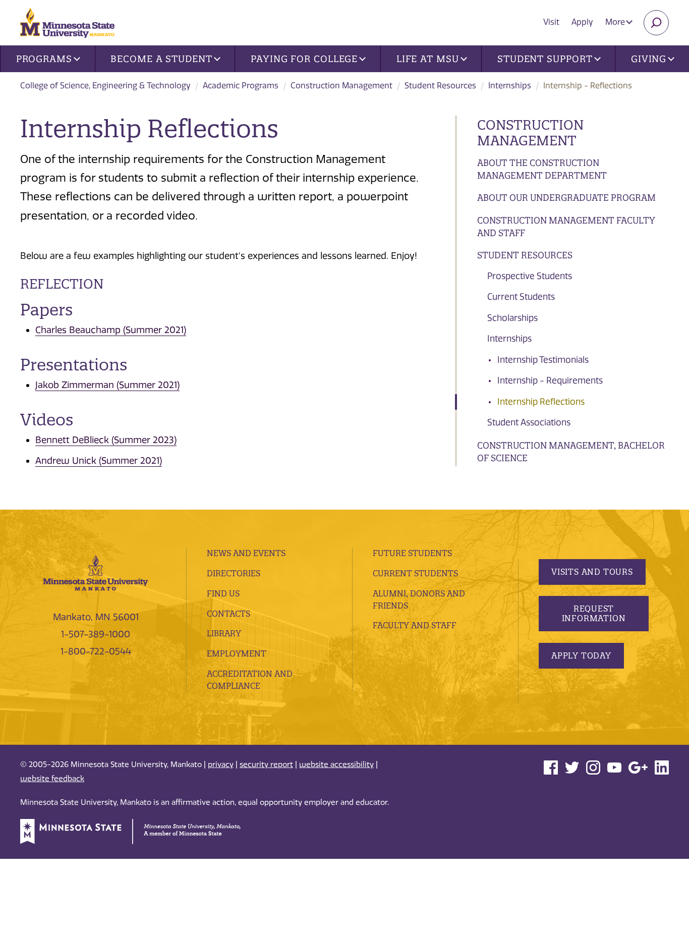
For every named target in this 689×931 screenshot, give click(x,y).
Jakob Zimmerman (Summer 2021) (107, 385)
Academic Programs (240, 85)
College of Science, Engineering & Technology (105, 85)
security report (266, 764)
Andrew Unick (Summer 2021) (98, 460)
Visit (551, 22)
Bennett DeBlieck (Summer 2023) (106, 440)
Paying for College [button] (304, 59)
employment (236, 653)
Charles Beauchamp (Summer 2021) (110, 330)
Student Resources (440, 85)
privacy (221, 764)
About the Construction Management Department (542, 169)
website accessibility (336, 764)
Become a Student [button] (161, 59)
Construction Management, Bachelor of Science (571, 452)
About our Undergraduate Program (566, 197)
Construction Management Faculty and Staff (566, 227)
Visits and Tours (592, 572)
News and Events (246, 553)
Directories (233, 573)
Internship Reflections (541, 402)
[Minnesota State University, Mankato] (95, 572)
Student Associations (528, 422)
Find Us (223, 593)
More (616, 22)
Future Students (412, 553)
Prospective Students (529, 276)
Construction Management (341, 85)
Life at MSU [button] (427, 59)
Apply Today (581, 655)
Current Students (521, 297)
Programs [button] (44, 59)
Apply (582, 22)
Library (224, 633)
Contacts (228, 614)
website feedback (52, 778)
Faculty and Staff (414, 625)
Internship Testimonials (543, 360)
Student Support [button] (545, 59)
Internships (509, 85)
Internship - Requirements (550, 380)
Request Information (594, 613)
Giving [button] (648, 59)
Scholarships (512, 318)
